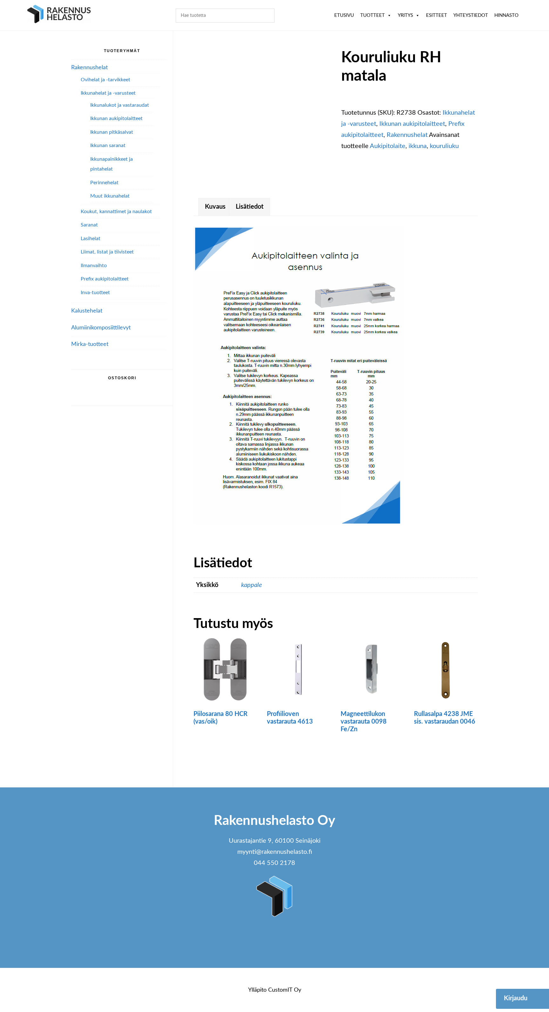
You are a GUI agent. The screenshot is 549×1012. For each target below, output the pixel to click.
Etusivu (344, 15)
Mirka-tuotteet (89, 344)
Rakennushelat (407, 135)
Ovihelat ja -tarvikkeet (105, 79)
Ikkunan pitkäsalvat (111, 132)
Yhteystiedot (470, 15)
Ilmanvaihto (94, 265)
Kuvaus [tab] (215, 207)
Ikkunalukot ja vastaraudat (119, 105)
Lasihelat (90, 238)
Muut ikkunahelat (110, 196)
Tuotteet (372, 15)
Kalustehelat (86, 311)
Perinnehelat (104, 182)
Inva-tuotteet (95, 292)
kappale (251, 585)
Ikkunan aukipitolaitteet (412, 124)
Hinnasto (506, 15)
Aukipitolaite (387, 146)
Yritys (405, 15)
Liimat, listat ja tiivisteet (107, 251)
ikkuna (418, 146)
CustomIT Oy (284, 990)
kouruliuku (444, 146)
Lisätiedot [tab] (249, 207)
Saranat (89, 224)
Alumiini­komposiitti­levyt (101, 328)
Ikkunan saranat (107, 145)
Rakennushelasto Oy (59, 15)
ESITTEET (436, 15)
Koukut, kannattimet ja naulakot (116, 211)
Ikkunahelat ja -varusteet (108, 93)
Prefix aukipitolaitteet (105, 278)
